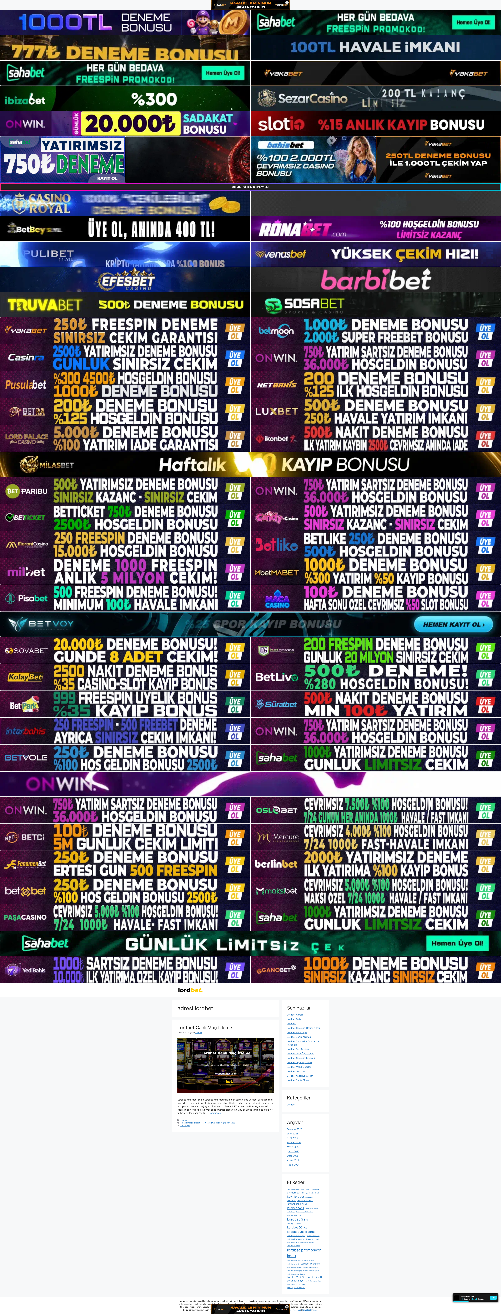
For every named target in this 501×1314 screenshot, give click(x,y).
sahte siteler (317, 1281)
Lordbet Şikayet (295, 1280)
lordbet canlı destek (311, 1208)
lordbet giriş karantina (225, 1123)
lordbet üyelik (315, 1277)
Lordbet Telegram (310, 1263)
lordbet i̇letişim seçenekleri (296, 1239)
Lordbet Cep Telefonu (298, 1049)
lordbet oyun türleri (293, 1246)
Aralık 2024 (293, 1160)
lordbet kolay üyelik (312, 1239)
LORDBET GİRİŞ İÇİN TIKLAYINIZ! (250, 187)
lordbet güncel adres (301, 1231)
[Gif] (250, 464)
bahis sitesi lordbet (293, 1189)
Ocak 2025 (292, 1156)
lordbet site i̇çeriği (293, 1264)
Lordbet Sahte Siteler (298, 1080)
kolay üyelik (309, 1197)
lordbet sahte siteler (293, 1261)
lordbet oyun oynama (307, 1242)
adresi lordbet (186, 1123)
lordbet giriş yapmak (294, 1224)
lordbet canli (295, 1208)
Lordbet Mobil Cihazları (299, 1067)
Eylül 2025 (292, 1138)
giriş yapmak (305, 1193)
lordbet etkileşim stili (294, 1215)
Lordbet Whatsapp (297, 1032)
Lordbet (183, 1120)
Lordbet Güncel (297, 1227)
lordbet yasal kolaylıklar (311, 1271)
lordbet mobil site (293, 1242)
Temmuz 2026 (294, 1129)
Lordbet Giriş (294, 1019)
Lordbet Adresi (295, 1014)
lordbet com (291, 1212)
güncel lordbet (316, 1193)
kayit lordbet (295, 1196)
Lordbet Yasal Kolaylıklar (300, 1076)
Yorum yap (185, 1126)
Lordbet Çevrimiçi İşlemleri (301, 1058)
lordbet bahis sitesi (297, 1203)
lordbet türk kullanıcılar (311, 1267)
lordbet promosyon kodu (304, 1253)
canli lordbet (305, 1189)
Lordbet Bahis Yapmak (299, 1037)
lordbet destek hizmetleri (304, 1212)
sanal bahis (291, 1284)
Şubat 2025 (293, 1151)
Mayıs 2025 (293, 1147)
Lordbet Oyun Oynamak (299, 1062)
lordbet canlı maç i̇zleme (204, 1123)
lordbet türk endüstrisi (294, 1267)
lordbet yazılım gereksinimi (296, 1274)
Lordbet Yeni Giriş (296, 1277)
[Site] (125, 330)
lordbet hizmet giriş (313, 1236)
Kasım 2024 (293, 1164)
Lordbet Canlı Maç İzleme (204, 1027)
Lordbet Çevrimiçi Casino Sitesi (303, 1028)
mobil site (309, 1281)
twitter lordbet (301, 1284)
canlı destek (315, 1189)
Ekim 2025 (292, 1133)
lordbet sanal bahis (308, 1261)
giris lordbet (293, 1192)
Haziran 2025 (294, 1142)
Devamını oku (215, 1113)
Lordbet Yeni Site (296, 1071)
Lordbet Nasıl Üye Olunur (300, 1053)
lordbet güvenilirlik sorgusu (296, 1236)
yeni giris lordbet (296, 1287)
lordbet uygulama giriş (294, 1271)
